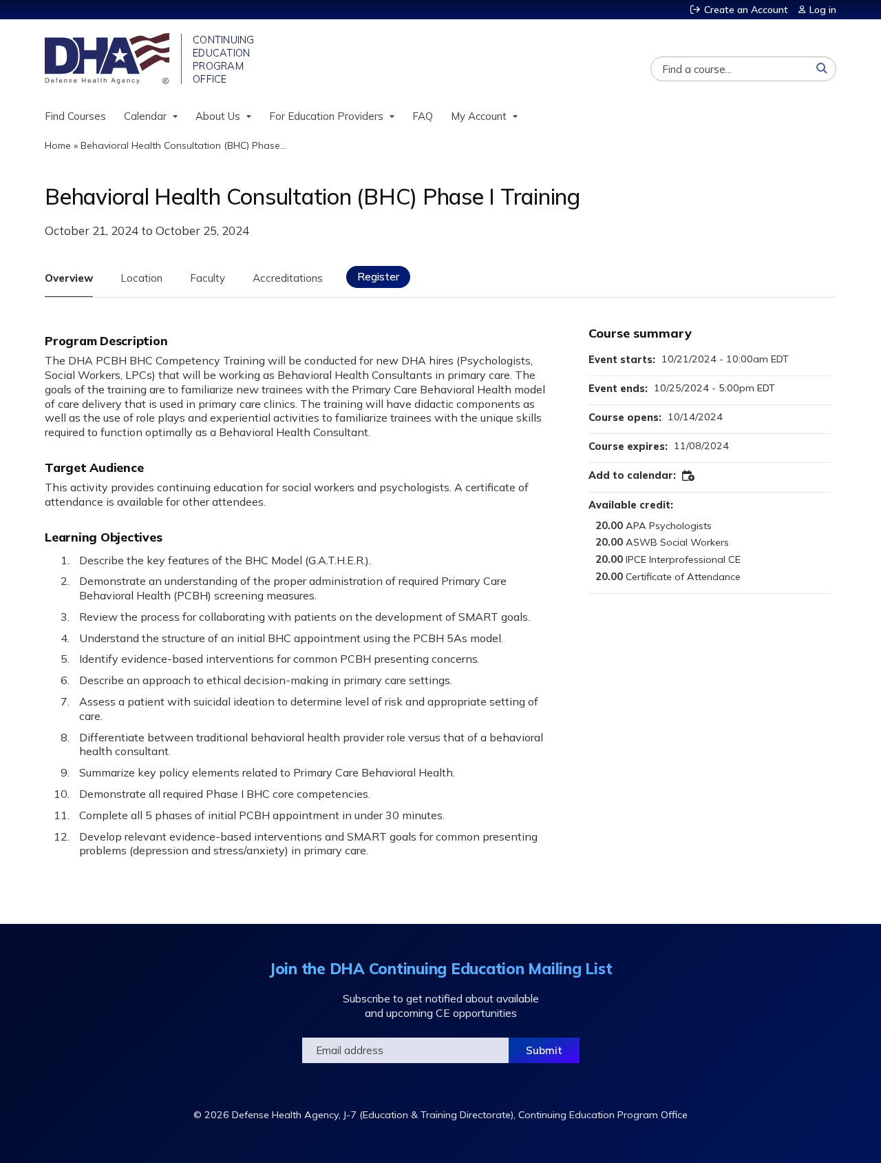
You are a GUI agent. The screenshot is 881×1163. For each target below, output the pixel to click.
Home (58, 145)
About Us (217, 116)
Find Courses (75, 116)
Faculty (207, 278)
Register (378, 276)
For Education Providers (326, 116)
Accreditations (288, 278)
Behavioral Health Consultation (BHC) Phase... (183, 145)
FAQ (422, 116)
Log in (822, 9)
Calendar (145, 116)
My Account (479, 116)
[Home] (108, 58)
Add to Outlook (689, 476)
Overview (69, 278)
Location (141, 278)
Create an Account (746, 9)
